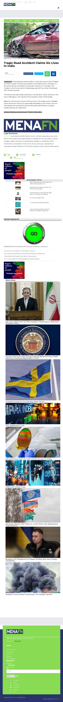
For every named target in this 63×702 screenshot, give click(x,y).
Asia (31, 20)
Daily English (11, 665)
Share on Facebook (28, 73)
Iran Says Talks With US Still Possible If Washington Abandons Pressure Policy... (32, 322)
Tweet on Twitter (39, 73)
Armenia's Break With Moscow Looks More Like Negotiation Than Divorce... (32, 525)
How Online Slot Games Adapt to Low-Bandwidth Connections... (20, 251)
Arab (24, 20)
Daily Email (16, 687)
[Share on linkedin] (53, 73)
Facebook (16, 680)
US (8, 20)
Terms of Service (11, 649)
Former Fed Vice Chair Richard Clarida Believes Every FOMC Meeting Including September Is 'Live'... (32, 357)
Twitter (15, 682)
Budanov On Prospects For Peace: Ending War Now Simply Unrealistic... (31, 560)
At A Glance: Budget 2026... (37, 197)
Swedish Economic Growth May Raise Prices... (25, 402)
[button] (30, 2)
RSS (14, 691)
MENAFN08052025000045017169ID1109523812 (23, 112)
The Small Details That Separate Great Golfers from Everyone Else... (20, 256)
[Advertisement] (32, 13)
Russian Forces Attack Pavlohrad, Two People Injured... (29, 594)
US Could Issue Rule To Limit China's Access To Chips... (29, 459)
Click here (17, 641)
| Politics (45, 20)
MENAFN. (15, 697)
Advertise (9, 656)
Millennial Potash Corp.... (16, 487)
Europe (17, 20)
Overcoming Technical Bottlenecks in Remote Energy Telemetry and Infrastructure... (25, 253)
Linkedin (15, 689)
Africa (37, 20)
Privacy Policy (10, 652)
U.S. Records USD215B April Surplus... (39, 202)
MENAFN (8, 81)
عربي (25, 2)
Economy (55, 20)
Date (6, 73)
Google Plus (16, 685)
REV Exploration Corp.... (15, 425)
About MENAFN (11, 659)
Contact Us (10, 654)
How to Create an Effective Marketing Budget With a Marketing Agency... (22, 258)
